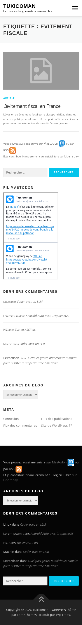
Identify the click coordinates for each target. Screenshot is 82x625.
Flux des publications (56, 419)
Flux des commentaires (20, 425)
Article (9, 98)
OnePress (59, 610)
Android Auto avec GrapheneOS (47, 316)
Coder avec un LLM (30, 301)
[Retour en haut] (41, 599)
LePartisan (11, 358)
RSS (6, 150)
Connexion (11, 419)
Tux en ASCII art (26, 330)
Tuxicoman (19, 6)
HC (5, 330)
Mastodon (51, 143)
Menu (74, 8)
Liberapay (71, 156)
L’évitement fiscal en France (31, 106)
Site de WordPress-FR (56, 425)
